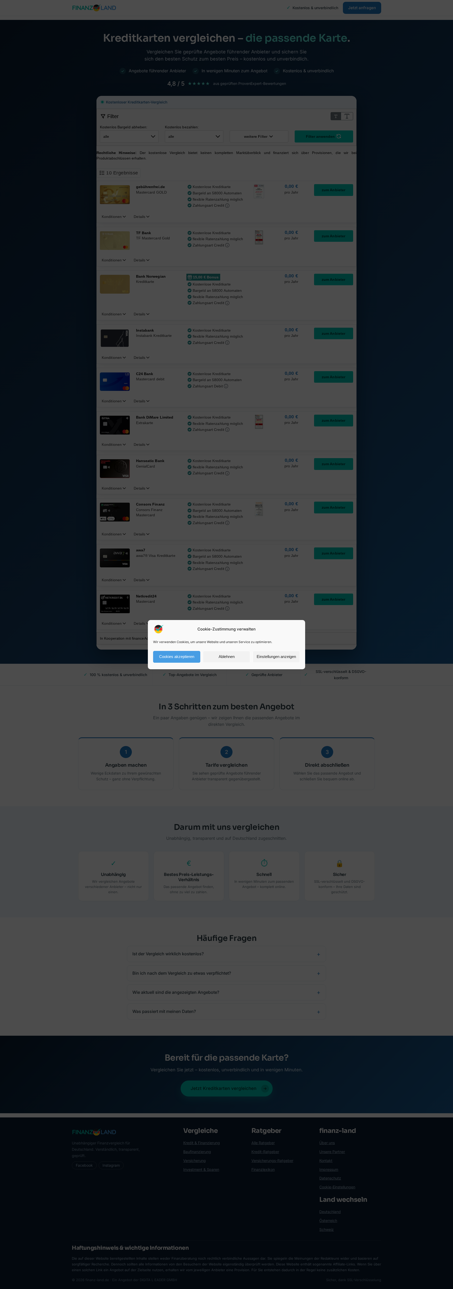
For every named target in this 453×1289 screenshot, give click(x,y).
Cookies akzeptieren (176, 656)
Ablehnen (227, 656)
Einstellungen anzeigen (276, 656)
